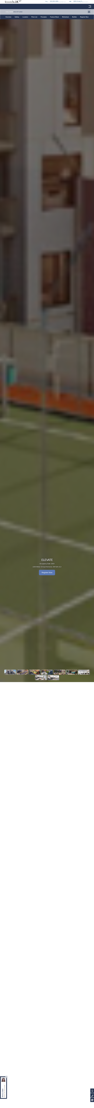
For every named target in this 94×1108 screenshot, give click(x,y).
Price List (34, 17)
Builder (74, 17)
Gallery (17, 17)
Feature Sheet (54, 17)
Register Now (84, 17)
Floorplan (44, 17)
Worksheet (65, 17)
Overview (8, 17)
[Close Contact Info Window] (6, 1077)
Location (25, 17)
